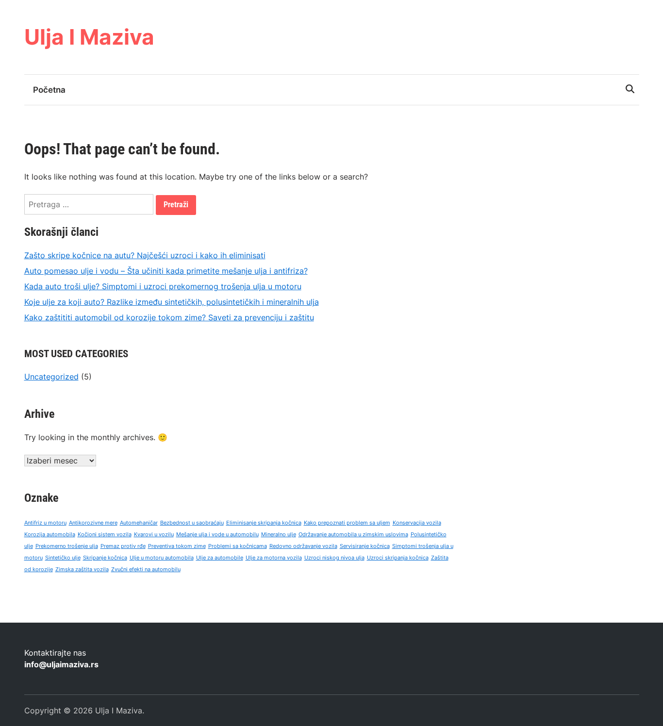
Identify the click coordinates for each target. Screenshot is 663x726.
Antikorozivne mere (93, 523)
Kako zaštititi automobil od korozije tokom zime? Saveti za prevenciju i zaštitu (169, 317)
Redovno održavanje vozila (303, 546)
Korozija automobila (49, 534)
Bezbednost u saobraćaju (192, 523)
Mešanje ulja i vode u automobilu (217, 534)
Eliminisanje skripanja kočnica (263, 523)
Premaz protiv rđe (123, 546)
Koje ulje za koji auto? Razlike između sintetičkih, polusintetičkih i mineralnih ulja (171, 302)
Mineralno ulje (278, 534)
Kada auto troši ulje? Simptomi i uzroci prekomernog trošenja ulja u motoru (162, 286)
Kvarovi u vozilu (154, 534)
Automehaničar (139, 523)
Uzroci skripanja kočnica (398, 558)
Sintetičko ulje (63, 558)
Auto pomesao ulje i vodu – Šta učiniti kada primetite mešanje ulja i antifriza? (166, 271)
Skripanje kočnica (105, 558)
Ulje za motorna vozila (274, 558)
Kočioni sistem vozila (105, 534)
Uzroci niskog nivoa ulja (334, 558)
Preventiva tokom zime (177, 546)
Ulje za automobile (219, 558)
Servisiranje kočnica (365, 546)
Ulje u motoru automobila (162, 558)
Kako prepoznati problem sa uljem (347, 523)
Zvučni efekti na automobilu (146, 569)
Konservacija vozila (417, 523)
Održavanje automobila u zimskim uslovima (353, 534)
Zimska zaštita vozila (82, 569)
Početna (49, 90)
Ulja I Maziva (89, 37)
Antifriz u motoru (45, 523)
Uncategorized (51, 376)
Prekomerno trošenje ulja (66, 546)
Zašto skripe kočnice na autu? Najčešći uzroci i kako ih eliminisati (144, 255)
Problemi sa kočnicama (237, 546)
